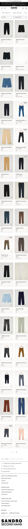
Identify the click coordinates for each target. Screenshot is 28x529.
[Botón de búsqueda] (5, 8)
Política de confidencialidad (7, 489)
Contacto (3, 480)
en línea (22, 4)
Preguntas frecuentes (6, 478)
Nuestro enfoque (5, 503)
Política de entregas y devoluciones (9, 501)
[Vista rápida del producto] (11, 36)
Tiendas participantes (5, 505)
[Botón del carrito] (26, 8)
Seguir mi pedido (4, 483)
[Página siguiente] (16, 452)
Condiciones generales (6, 492)
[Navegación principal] (1, 8)
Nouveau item (4, 494)
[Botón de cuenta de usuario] (23, 8)
